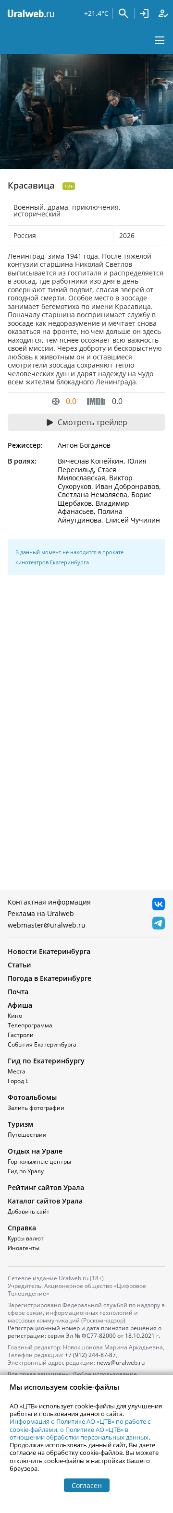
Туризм (20, 1124)
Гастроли (21, 1035)
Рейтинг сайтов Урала (46, 1187)
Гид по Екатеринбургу (46, 1060)
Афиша (20, 1005)
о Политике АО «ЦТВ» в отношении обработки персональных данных (79, 1433)
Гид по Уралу (26, 1171)
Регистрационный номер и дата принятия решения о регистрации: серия (84, 1332)
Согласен (87, 1485)
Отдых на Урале (35, 1151)
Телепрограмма (30, 1025)
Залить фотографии (36, 1108)
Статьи (19, 964)
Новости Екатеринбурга (49, 951)
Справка (22, 1227)
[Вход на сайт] (144, 13)
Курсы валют (26, 1238)
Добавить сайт (28, 1211)
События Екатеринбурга (42, 1044)
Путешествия (27, 1135)
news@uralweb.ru (121, 1362)
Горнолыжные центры (39, 1161)
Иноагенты (23, 1248)
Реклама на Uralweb (41, 913)
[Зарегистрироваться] (163, 13)
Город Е (18, 1081)
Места (16, 1071)
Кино (15, 1016)
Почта (18, 991)
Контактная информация (49, 901)
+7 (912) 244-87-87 (90, 1355)
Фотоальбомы (32, 1097)
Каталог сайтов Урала (45, 1200)
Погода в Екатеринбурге (49, 978)
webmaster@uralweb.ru (47, 924)
